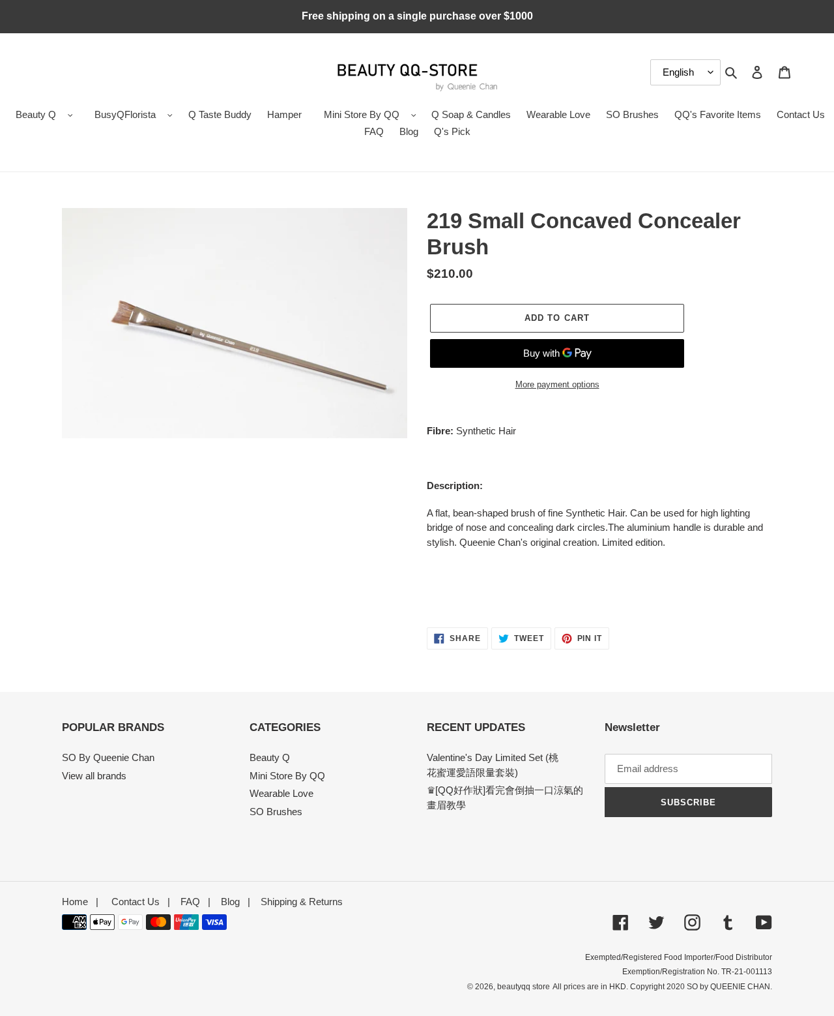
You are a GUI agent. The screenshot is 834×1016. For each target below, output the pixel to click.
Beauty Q (36, 114)
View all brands (94, 775)
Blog (230, 901)
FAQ (190, 901)
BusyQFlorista (125, 114)
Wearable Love (281, 793)
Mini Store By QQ (361, 114)
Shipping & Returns (302, 901)
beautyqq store (523, 986)
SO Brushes (276, 811)
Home (75, 901)
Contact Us (135, 901)
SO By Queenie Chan (108, 757)
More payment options (557, 384)
